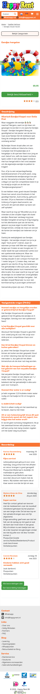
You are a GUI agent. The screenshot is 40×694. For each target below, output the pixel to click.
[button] (37, 14)
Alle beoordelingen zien (13, 583)
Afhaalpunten (8, 646)
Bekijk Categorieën (20, 33)
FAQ (4, 633)
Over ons (6, 625)
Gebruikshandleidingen (12, 665)
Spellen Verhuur (14, 24)
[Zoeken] (15, 14)
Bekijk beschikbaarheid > (20, 94)
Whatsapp (9, 614)
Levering (6, 641)
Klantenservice (8, 657)
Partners (6, 631)
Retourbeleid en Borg (11, 649)
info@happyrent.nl (13, 617)
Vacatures (6, 659)
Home (3, 24)
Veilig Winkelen (8, 628)
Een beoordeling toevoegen (14, 588)
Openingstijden (8, 644)
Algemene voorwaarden (12, 662)
